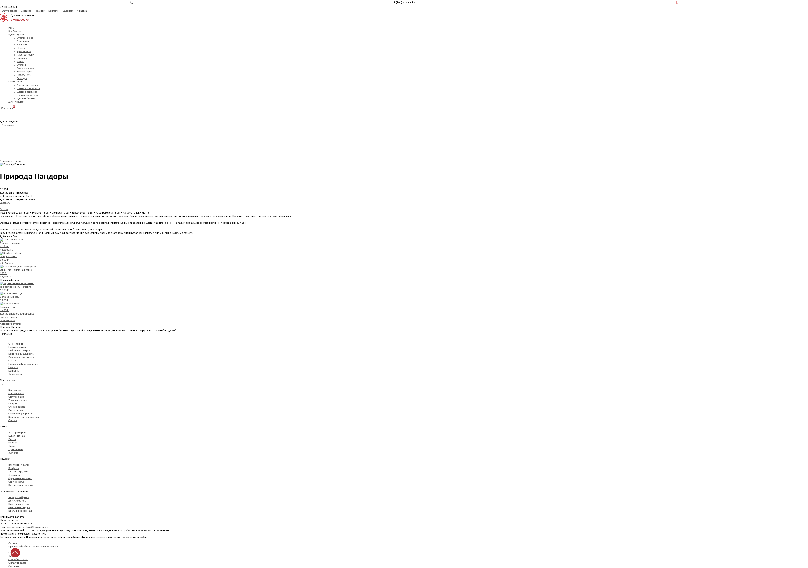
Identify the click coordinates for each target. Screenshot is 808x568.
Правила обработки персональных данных (33, 546)
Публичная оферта (19, 350)
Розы (11, 28)
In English (81, 10)
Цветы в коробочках (28, 88)
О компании (15, 343)
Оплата (12, 420)
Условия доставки (18, 400)
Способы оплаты (18, 559)
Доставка (26, 10)
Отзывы (13, 360)
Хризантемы (24, 51)
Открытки (14, 475)
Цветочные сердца (27, 95)
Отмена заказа (16, 407)
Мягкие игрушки (18, 471)
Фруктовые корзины (20, 478)
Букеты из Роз (16, 436)
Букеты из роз (25, 38)
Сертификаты (16, 481)
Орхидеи (22, 78)
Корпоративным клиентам (23, 417)
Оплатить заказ (17, 562)
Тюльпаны (23, 44)
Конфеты (13, 468)
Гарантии (40, 10)
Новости (13, 367)
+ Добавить (6, 249)
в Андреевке (20, 19)
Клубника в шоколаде (21, 485)
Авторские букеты (27, 85)
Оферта (12, 543)
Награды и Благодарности (23, 364)
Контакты (53, 10)
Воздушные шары (18, 465)
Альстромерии (25, 54)
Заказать (5, 203)
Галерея (12, 403)
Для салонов (15, 374)
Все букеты (14, 31)
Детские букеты (26, 98)
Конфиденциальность (21, 354)
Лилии (20, 61)
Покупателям (7, 380)
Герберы (22, 58)
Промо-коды (15, 410)
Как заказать (15, 390)
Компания (6, 334)
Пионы (21, 48)
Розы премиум (25, 68)
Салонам (68, 10)
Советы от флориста (20, 413)
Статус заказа (9, 10)
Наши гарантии (17, 347)
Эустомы (22, 65)
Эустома (13, 452)
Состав (4, 209)
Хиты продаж (16, 102)
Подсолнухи (24, 75)
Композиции (15, 81)
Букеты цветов (16, 34)
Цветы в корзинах (27, 91)
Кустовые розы (26, 71)
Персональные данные (21, 357)
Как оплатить (16, 393)
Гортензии (23, 41)
